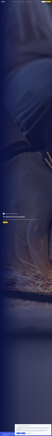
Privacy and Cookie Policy (44, 430)
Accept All (18, 433)
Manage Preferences (29, 433)
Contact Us (43, 1)
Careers (27, 1)
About (30, 1)
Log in (40, 1)
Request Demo (48, 1)
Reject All (23, 433)
